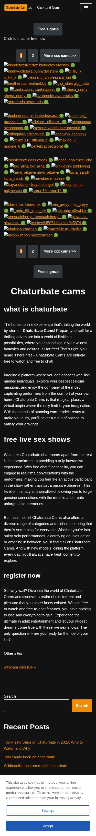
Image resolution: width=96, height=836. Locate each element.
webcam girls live (18, 667)
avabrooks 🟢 (66, 95)
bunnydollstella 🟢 (48, 71)
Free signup (48, 29)
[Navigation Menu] (86, 7)
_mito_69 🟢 (40, 210)
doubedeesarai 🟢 (48, 115)
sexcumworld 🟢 (71, 128)
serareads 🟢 (37, 102)
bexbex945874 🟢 (71, 223)
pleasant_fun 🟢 (63, 77)
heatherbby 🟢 (39, 83)
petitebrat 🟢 (58, 146)
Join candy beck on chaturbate (29, 757)
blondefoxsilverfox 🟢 (56, 65)
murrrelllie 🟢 (75, 229)
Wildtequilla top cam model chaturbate (35, 765)
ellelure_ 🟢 (56, 122)
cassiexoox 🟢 (40, 160)
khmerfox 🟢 (35, 204)
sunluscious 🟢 (47, 89)
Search (10, 696)
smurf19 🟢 (57, 190)
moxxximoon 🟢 (44, 235)
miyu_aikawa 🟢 (50, 172)
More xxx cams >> (60, 55)
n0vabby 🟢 (81, 210)
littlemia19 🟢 (42, 140)
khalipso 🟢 (32, 229)
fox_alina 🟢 (39, 166)
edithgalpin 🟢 (38, 134)
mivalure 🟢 (59, 178)
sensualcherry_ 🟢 (50, 216)
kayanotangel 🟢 (44, 184)
